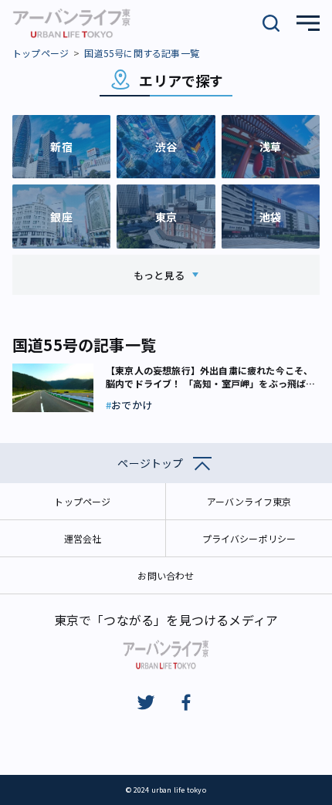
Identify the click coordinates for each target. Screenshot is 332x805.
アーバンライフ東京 (249, 501)
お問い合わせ (165, 575)
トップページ (40, 52)
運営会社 (83, 538)
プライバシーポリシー (249, 538)
